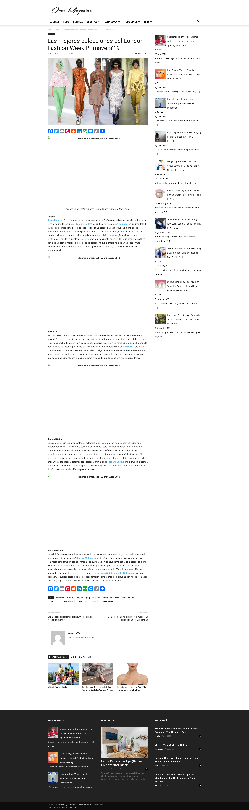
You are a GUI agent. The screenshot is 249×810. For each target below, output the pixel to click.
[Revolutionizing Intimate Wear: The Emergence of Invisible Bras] (132, 674)
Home (66, 21)
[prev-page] (49, 695)
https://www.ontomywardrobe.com (81, 637)
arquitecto (82, 224)
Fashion (58, 29)
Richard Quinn (82, 601)
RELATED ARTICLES (58, 657)
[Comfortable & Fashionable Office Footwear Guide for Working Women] (97, 674)
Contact (54, 21)
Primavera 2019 (128, 598)
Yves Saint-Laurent (106, 601)
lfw (98, 598)
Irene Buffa (54, 54)
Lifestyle (92, 21)
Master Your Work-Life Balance (172, 745)
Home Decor (130, 21)
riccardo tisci (53, 601)
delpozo (80, 598)
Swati (157, 765)
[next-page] (54, 695)
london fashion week (111, 598)
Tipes (146, 21)
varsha (157, 736)
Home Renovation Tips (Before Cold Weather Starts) (121, 763)
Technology (110, 21)
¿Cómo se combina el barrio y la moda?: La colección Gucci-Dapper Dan (127, 618)
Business (78, 21)
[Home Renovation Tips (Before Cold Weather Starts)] (124, 742)
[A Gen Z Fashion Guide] (63, 674)
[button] (198, 22)
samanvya (105, 769)
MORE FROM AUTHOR (81, 657)
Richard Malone (67, 601)
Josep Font (90, 598)
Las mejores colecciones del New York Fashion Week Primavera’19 (70, 618)
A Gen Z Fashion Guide (57, 687)
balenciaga (60, 598)
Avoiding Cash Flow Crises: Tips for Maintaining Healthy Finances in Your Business (175, 778)
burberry (70, 598)
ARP (156, 785)
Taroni (93, 601)
